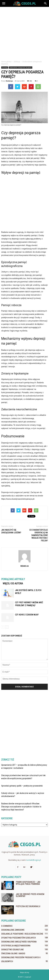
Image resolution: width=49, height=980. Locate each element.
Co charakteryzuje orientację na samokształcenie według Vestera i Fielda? (38, 535)
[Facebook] (17, 867)
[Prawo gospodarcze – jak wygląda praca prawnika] (7, 885)
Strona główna (6, 61)
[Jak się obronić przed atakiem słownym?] (7, 897)
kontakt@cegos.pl (33, 860)
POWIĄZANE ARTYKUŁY (13, 579)
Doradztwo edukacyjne (12, 949)
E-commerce (6, 926)
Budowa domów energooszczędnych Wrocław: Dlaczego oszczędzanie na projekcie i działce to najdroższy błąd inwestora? (21, 806)
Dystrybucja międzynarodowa (15, 945)
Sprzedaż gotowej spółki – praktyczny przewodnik (22, 785)
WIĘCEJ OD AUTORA (13, 583)
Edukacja (4, 67)
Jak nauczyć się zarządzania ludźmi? (11, 531)
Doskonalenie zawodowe (12, 930)
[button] (45, 3)
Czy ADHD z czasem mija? (27, 614)
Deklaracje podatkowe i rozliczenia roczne (22, 934)
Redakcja (9, 81)
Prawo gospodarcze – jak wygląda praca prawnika (28, 883)
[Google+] (24, 867)
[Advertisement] (24, 33)
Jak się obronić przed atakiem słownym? (30, 895)
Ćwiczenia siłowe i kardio (13, 953)
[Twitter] (31, 867)
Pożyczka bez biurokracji (28, 906)
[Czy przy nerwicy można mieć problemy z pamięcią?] (7, 605)
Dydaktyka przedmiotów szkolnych (18, 938)
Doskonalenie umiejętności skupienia (20, 67)
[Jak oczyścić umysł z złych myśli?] (7, 593)
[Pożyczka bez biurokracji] (7, 909)
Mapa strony (24, 972)
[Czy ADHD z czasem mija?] (7, 617)
